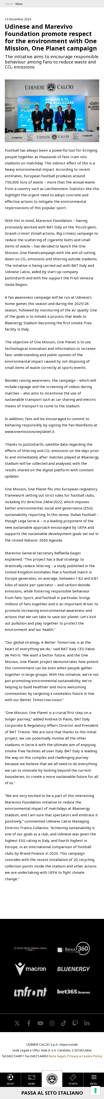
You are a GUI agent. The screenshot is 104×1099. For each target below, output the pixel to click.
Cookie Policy (92, 1056)
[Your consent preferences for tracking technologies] (95, 1090)
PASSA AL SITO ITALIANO (52, 1093)
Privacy (73, 1056)
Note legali (57, 1056)
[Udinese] (52, 1079)
